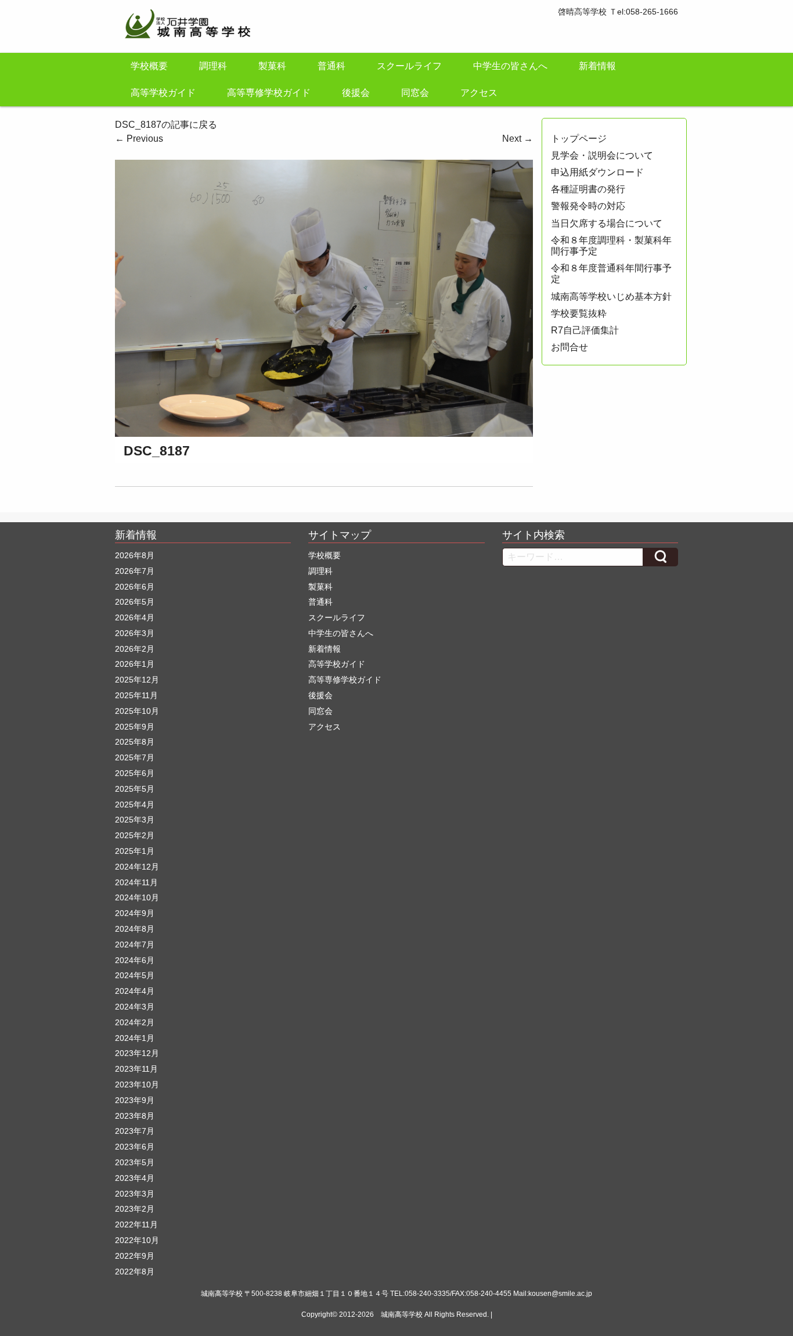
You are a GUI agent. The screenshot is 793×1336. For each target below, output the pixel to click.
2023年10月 (137, 1084)
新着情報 (597, 66)
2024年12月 (137, 866)
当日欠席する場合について (606, 223)
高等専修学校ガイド (269, 93)
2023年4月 (134, 1178)
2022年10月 (137, 1240)
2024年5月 (134, 975)
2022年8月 (134, 1271)
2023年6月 (134, 1146)
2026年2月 (134, 648)
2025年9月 (134, 726)
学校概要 (149, 66)
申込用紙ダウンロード (597, 172)
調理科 (213, 66)
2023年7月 (134, 1131)
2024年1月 (134, 1038)
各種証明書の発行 (588, 189)
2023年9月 (134, 1100)
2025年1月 (134, 851)
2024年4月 (134, 991)
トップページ (579, 138)
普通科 (331, 66)
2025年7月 (134, 757)
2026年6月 (134, 586)
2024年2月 (134, 1022)
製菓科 (272, 66)
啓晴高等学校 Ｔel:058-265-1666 (618, 11)
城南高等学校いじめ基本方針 (611, 296)
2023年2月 (134, 1208)
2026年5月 (134, 601)
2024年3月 (134, 1006)
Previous (139, 138)
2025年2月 (134, 835)
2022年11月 (136, 1224)
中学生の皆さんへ (510, 66)
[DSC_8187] (324, 297)
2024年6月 (134, 960)
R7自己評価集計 (585, 330)
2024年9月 (134, 913)
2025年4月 (134, 804)
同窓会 (415, 93)
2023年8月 (134, 1115)
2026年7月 (134, 571)
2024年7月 (134, 944)
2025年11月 (136, 695)
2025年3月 (134, 819)
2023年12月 (137, 1053)
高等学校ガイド (163, 93)
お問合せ (569, 347)
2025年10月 (137, 711)
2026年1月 (134, 664)
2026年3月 (134, 633)
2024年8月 (134, 928)
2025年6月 (134, 773)
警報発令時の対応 (588, 206)
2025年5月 (134, 788)
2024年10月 (137, 897)
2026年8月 (134, 555)
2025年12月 (137, 679)
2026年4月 (134, 617)
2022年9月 (134, 1255)
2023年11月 (136, 1068)
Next (517, 138)
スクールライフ (409, 66)
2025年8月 (134, 741)
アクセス (479, 93)
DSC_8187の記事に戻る (166, 125)
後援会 (356, 93)
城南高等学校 (402, 1314)
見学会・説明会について (602, 155)
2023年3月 (134, 1193)
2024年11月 (136, 882)
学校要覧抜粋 (579, 313)
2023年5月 (134, 1162)
